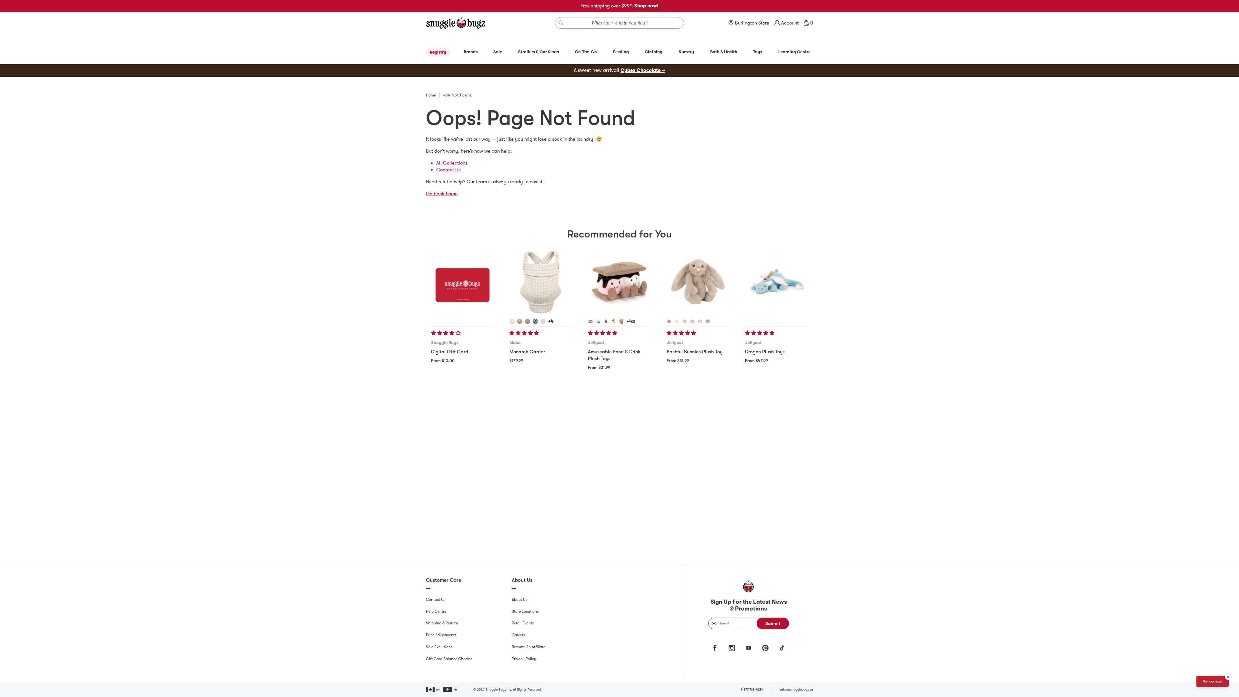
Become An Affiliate (528, 647)
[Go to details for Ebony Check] (535, 321)
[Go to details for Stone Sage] (527, 321)
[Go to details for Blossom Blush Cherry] (692, 321)
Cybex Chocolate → (642, 70)
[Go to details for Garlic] (598, 321)
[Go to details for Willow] (684, 321)
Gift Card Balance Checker (449, 659)
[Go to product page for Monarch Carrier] (540, 282)
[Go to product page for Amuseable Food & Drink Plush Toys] (619, 282)
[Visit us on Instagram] (732, 648)
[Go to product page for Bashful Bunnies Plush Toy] (698, 282)
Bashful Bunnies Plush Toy (694, 352)
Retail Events (523, 623)
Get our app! (1212, 681)
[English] (433, 689)
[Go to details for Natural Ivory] (543, 321)
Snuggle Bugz (444, 342)
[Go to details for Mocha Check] (519, 321)
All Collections (452, 163)
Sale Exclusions (439, 647)
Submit (773, 623)
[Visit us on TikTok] (782, 648)
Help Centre (436, 611)
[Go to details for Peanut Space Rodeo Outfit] (613, 321)
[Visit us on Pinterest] (765, 648)
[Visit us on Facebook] (715, 648)
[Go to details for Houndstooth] (512, 321)
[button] (446, 333)
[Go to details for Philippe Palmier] (621, 321)
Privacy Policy (524, 659)
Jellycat (596, 342)
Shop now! (646, 6)
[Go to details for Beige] (669, 321)
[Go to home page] (455, 23)
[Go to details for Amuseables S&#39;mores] (590, 321)
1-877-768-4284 (752, 689)
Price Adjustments (441, 635)
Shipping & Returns (442, 623)
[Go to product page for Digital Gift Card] (462, 282)
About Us (519, 599)
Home (431, 95)
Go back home (442, 194)
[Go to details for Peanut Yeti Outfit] (606, 321)
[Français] (450, 689)
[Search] (561, 22)
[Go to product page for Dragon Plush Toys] (776, 282)
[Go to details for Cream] (677, 321)
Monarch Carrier (527, 352)
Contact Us (448, 170)
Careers (518, 635)
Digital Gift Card (449, 352)
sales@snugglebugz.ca (796, 689)
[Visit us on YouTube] (748, 648)
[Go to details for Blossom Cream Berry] (700, 321)
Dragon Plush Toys (765, 352)
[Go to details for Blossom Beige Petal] (707, 321)
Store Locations (525, 611)
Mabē (514, 342)
